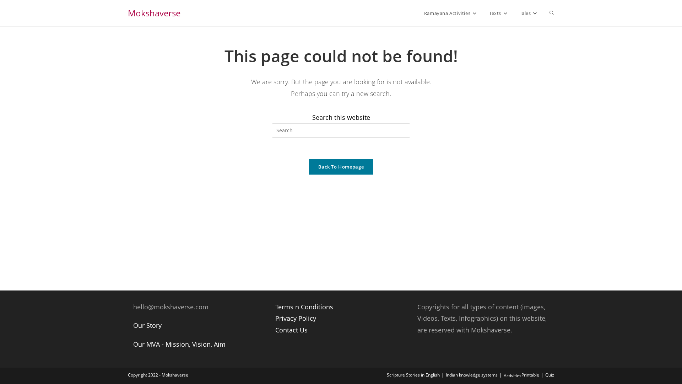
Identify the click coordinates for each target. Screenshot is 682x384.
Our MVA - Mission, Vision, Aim (179, 344)
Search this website (341, 117)
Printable (530, 375)
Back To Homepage (341, 167)
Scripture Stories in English (413, 375)
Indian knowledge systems (472, 375)
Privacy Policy (295, 318)
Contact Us (291, 330)
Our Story (147, 325)
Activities (512, 376)
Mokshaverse (154, 13)
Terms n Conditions (304, 307)
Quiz (549, 375)
